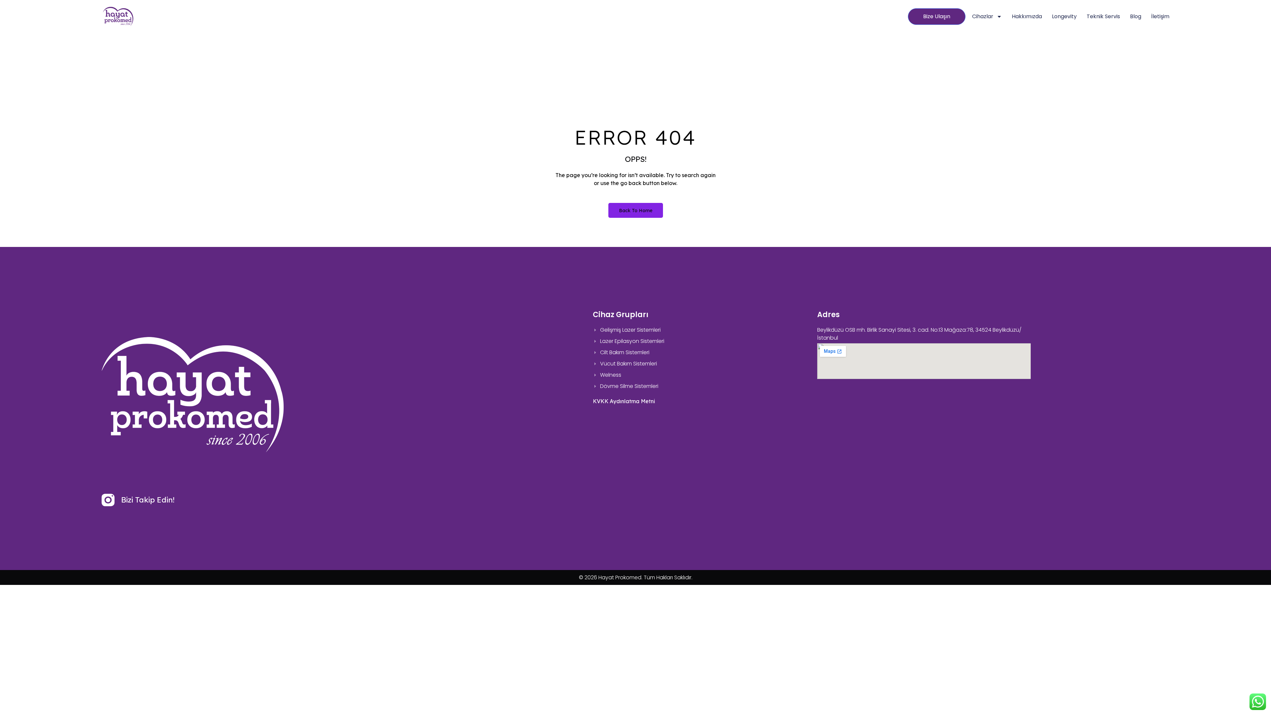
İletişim (1160, 16)
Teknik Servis (1103, 16)
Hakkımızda (1027, 16)
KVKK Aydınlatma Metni (624, 401)
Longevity (1064, 16)
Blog (1135, 16)
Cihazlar (982, 16)
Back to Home (635, 211)
